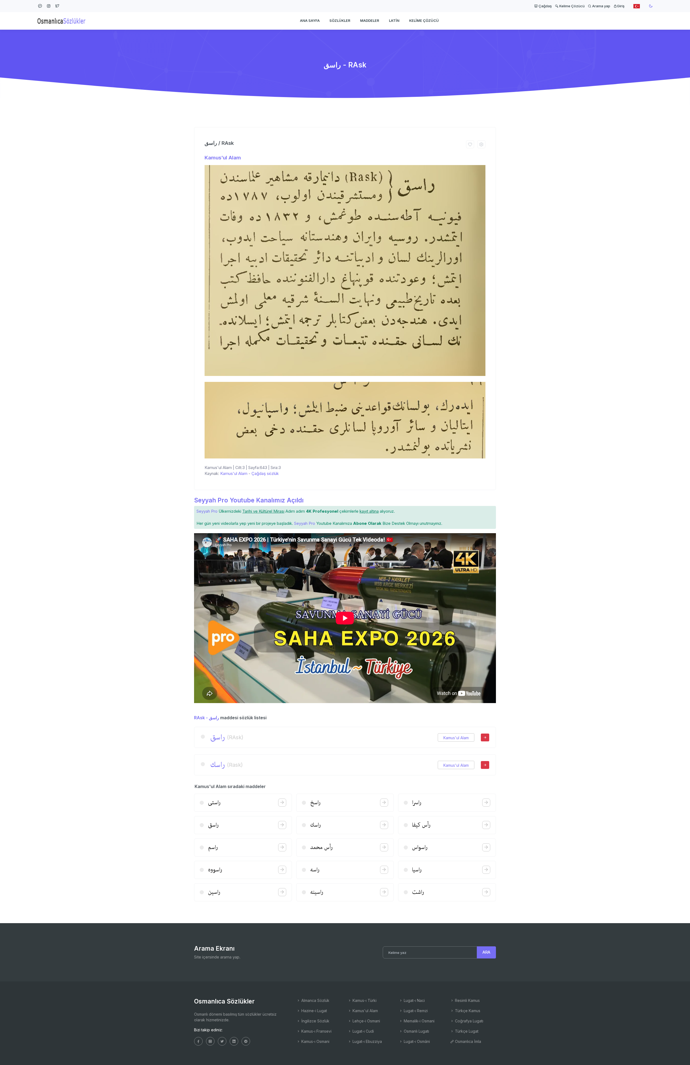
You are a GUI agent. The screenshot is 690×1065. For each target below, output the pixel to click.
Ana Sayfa (310, 20)
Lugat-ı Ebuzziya (366, 1041)
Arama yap (600, 6)
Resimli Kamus (467, 1000)
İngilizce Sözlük (314, 1021)
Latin (394, 20)
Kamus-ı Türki (364, 1000)
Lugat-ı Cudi (362, 1031)
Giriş (621, 6)
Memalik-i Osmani (418, 1021)
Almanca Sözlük (314, 1000)
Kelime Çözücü (571, 6)
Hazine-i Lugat (313, 1010)
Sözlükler (339, 20)
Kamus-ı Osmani (314, 1041)
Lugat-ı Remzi (415, 1010)
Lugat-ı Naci (414, 1000)
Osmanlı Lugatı (416, 1031)
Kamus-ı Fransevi (316, 1031)
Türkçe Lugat (466, 1031)
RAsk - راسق (206, 717)
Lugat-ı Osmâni (416, 1041)
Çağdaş (545, 6)
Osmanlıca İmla (467, 1041)
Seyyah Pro (207, 511)
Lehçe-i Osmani (365, 1021)
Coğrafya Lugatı (468, 1021)
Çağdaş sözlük (265, 473)
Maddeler (369, 20)
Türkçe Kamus (467, 1010)
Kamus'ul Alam (223, 158)
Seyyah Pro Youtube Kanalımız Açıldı (248, 500)
